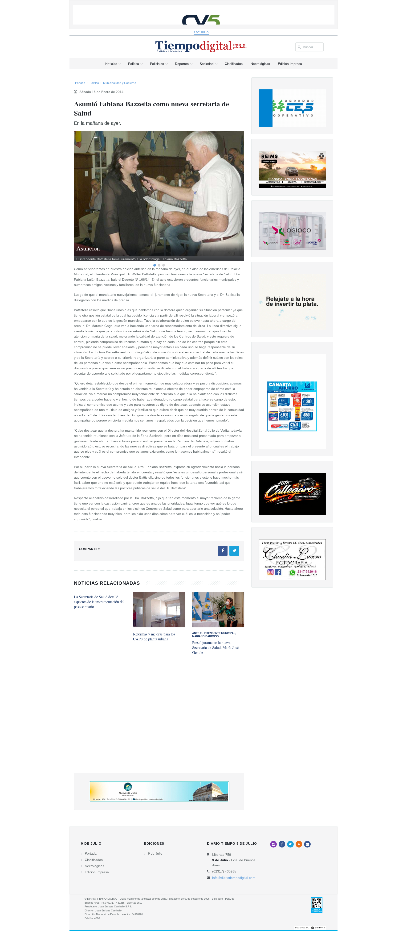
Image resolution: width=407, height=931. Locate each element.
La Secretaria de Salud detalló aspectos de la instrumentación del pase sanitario (99, 601)
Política (94, 83)
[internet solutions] (310, 927)
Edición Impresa (97, 872)
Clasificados (94, 860)
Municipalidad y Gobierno (119, 83)
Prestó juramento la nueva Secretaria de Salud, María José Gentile (215, 647)
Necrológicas (94, 866)
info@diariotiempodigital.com (233, 878)
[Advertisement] (159, 722)
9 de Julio (201, 32)
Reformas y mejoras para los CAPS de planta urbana (154, 636)
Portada (80, 83)
